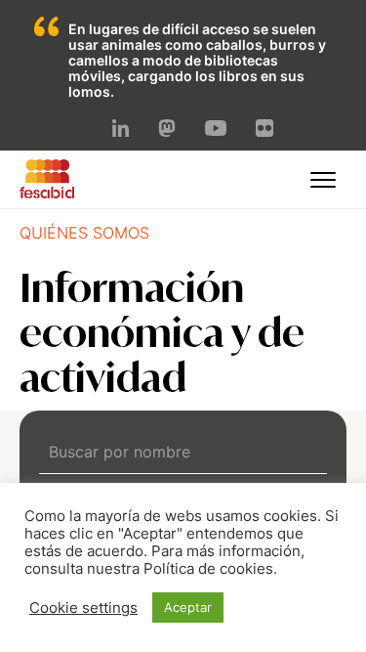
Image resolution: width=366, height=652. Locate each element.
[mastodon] (167, 131)
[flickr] (264, 131)
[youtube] (215, 130)
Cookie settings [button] (83, 608)
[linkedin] (121, 131)
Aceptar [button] (188, 607)
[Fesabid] (47, 192)
